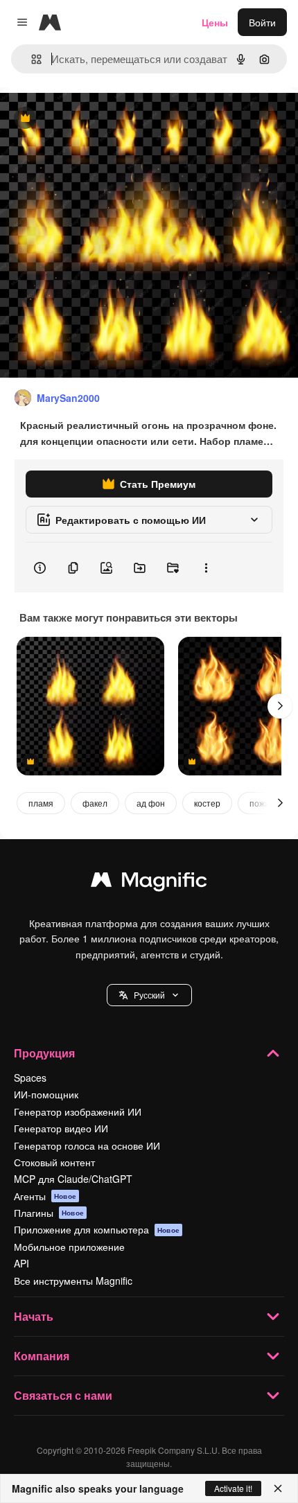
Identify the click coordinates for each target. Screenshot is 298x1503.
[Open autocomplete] (31, 59)
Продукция (44, 1053)
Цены (215, 22)
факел (94, 803)
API (21, 1263)
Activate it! (233, 1488)
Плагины (49, 1213)
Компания (41, 1356)
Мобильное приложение (69, 1247)
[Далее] (280, 706)
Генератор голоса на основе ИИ (87, 1145)
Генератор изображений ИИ (77, 1111)
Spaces (30, 1077)
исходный (92, 119)
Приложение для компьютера (96, 1229)
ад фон (151, 803)
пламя (40, 803)
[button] (149, 995)
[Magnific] (149, 882)
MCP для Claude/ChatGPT (73, 1179)
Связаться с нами (63, 1395)
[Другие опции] (206, 567)
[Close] (278, 1488)
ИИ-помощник (46, 1094)
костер (207, 803)
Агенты (45, 1196)
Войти (262, 22)
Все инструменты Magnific (73, 1280)
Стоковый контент (54, 1162)
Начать (33, 1316)
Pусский (149, 995)
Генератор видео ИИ (61, 1128)
